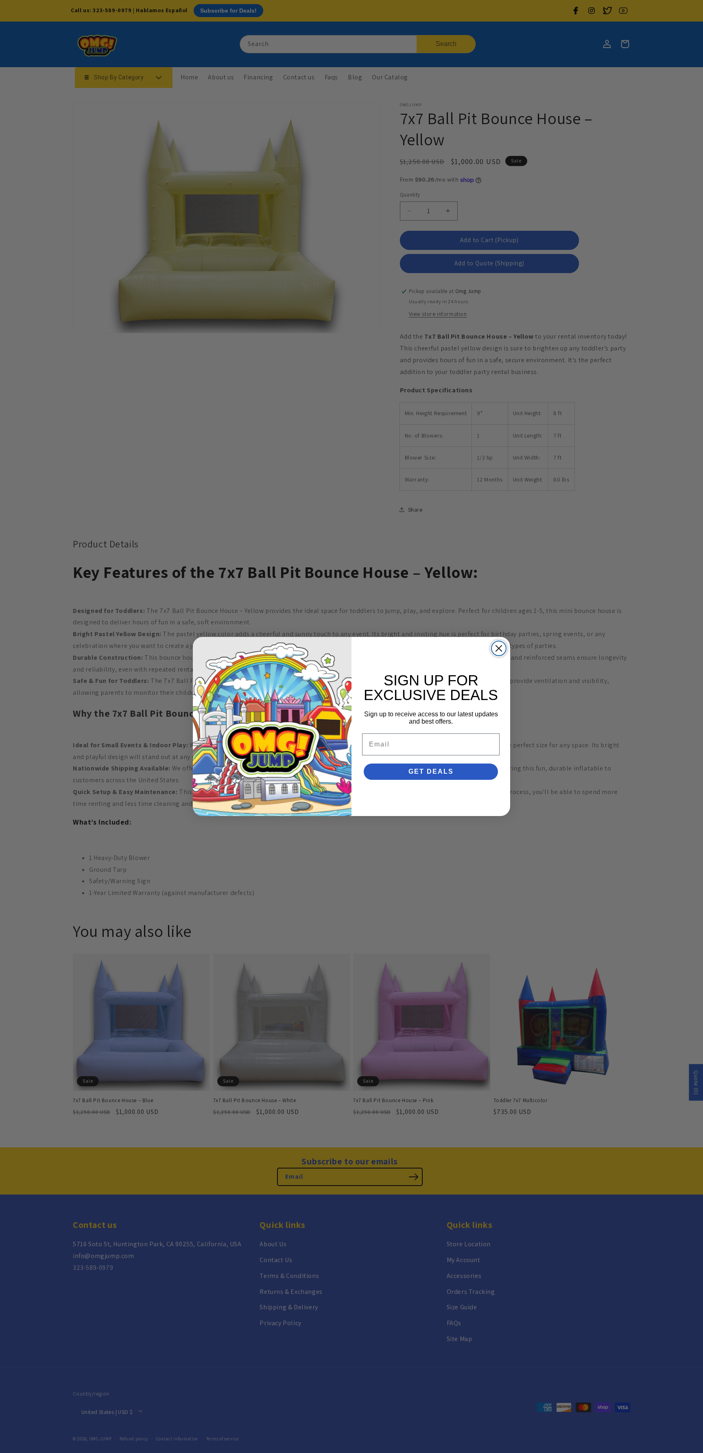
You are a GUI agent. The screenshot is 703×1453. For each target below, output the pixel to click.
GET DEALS (431, 771)
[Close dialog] (498, 648)
